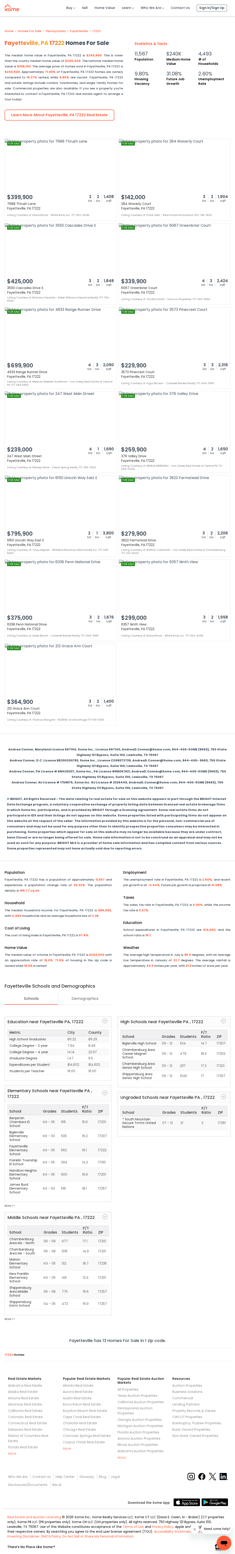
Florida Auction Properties (138, 1432)
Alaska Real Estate (23, 1391)
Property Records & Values (194, 1410)
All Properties (128, 1389)
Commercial (182, 1398)
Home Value (105, 8)
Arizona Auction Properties (139, 1438)
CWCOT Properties (187, 1417)
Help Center (65, 1476)
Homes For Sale (29, 31)
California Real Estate (25, 1410)
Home (9, 31)
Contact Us (180, 8)
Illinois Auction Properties (138, 1444)
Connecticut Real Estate (27, 1423)
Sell (85, 8)
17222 (96, 31)
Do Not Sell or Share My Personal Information (98, 1536)
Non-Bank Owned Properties (195, 1435)
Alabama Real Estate (25, 1385)
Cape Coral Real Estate (82, 1417)
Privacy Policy (162, 1526)
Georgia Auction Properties (140, 1419)
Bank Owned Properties (191, 1429)
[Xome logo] (12, 7)
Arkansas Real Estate (25, 1404)
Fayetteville (79, 31)
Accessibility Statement (173, 1531)
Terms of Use (133, 1526)
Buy (69, 8)
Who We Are (151, 8)
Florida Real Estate (23, 1447)
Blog (102, 1476)
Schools (31, 998)
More (12, 1453)
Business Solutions (187, 1391)
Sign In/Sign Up (211, 8)
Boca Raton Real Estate (82, 1404)
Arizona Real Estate (23, 1398)
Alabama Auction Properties (141, 1451)
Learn (126, 8)
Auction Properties (187, 1385)
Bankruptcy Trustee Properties (196, 1423)
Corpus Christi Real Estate (84, 1442)
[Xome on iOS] (187, 1502)
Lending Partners (186, 1404)
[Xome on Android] (214, 1502)
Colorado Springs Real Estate (87, 1435)
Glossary (86, 1476)
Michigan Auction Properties (140, 1426)
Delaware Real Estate (25, 1429)
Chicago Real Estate (79, 1429)
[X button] (213, 1476)
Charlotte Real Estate (80, 1423)
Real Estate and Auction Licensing (34, 1517)
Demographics (85, 998)
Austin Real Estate (77, 1398)
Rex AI (56, 1484)
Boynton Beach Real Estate (85, 1410)
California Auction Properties (141, 1402)
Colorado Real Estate (25, 1417)
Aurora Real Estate (78, 1391)
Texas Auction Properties (137, 1395)
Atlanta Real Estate (78, 1385)
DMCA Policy (51, 1536)
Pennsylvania (56, 31)
